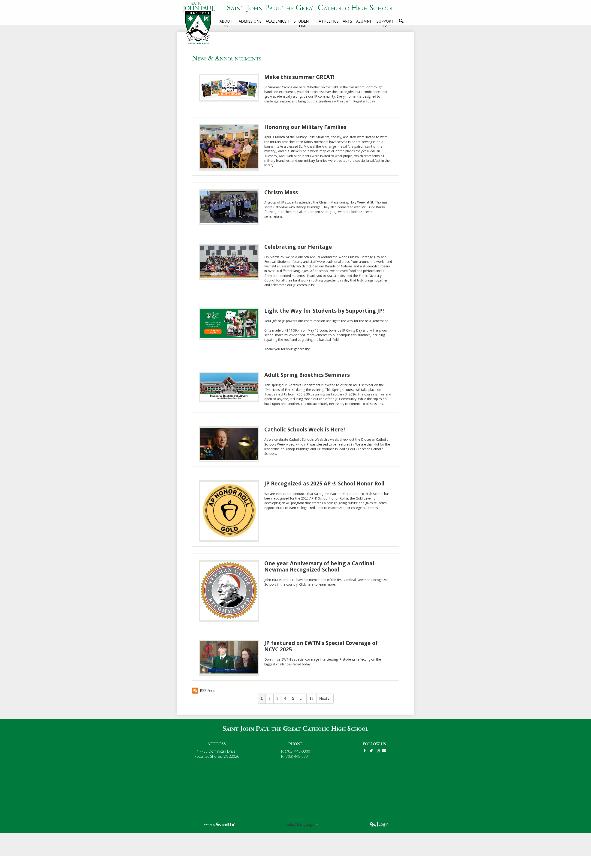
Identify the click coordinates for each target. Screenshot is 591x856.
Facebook (365, 750)
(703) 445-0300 (297, 751)
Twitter (371, 750)
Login (379, 824)
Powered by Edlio (219, 824)
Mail (384, 750)
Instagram (378, 750)
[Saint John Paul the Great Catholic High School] (200, 23)
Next (323, 698)
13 (311, 698)
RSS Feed (207, 690)
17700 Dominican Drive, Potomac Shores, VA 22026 (216, 754)
